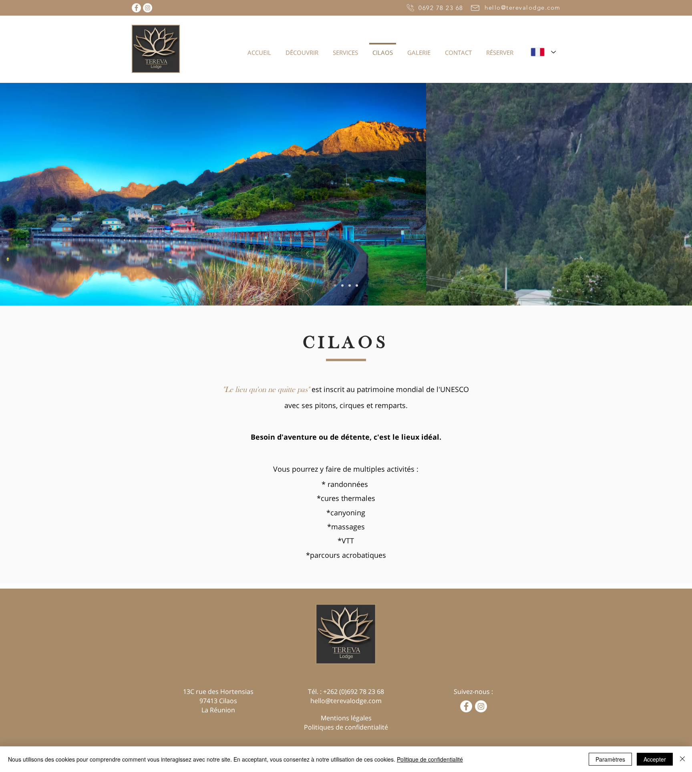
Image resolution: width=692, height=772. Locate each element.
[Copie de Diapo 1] (342, 285)
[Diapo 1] (335, 285)
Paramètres (610, 759)
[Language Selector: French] (543, 52)
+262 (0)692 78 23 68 (353, 691)
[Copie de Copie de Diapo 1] (349, 285)
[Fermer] (682, 759)
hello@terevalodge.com (346, 700)
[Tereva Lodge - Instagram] (147, 7)
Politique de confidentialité (430, 759)
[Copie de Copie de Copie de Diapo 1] (357, 285)
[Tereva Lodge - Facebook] (136, 7)
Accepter (655, 759)
